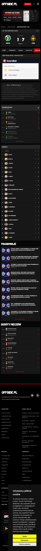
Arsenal (4, 471)
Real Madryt (5, 458)
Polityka (4, 504)
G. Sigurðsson (11, 206)
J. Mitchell (11, 224)
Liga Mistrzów (6, 413)
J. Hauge (10, 237)
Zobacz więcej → (20, 141)
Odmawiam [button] (24, 540)
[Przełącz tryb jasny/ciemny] (34, 4)
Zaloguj (27, 4)
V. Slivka (10, 167)
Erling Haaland (26, 461)
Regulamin (5, 501)
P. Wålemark (11, 185)
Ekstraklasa (6, 419)
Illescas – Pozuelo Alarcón (30, 413)
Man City (4, 468)
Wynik (4, 50)
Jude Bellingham (27, 471)
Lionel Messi (25, 458)
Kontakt (4, 498)
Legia (3, 480)
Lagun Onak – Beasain (28, 420)
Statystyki (29, 50)
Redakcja (5, 495)
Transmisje (12, 50)
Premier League (6, 422)
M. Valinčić (10, 211)
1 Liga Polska (5, 437)
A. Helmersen (11, 233)
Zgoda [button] (25, 536)
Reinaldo (10, 159)
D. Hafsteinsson (12, 198)
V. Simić (10, 172)
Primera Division (6, 425)
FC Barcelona (6, 455)
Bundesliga (5, 428)
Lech (3, 483)
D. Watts (10, 193)
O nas (3, 492)
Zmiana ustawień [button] (24, 544)
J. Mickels (10, 163)
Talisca (10, 154)
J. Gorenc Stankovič (13, 219)
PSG (3, 477)
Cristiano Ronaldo (27, 455)
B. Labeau (10, 180)
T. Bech (9, 228)
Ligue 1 (3, 434)
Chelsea (4, 474)
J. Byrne (10, 202)
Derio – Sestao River (28, 423)
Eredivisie (4, 431)
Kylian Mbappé (26, 465)
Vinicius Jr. (25, 468)
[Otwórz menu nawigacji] (37, 3)
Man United (5, 465)
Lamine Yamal (26, 477)
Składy (21, 50)
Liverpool (5, 461)
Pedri (23, 474)
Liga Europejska (7, 416)
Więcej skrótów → (20, 371)
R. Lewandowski (26, 480)
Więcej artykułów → (20, 319)
